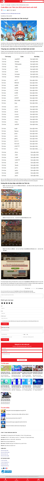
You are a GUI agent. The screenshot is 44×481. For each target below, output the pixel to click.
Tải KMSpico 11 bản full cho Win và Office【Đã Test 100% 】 (17, 414)
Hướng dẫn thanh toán (5, 465)
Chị (27, 334)
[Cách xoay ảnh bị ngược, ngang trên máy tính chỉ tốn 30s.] (3, 422)
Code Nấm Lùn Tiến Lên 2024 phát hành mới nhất (19, 7)
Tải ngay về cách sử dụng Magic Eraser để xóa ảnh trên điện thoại (27, 373)
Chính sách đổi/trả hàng (5, 452)
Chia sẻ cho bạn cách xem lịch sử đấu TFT (14, 418)
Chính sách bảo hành (4, 450)
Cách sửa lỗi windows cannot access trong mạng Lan (16, 425)
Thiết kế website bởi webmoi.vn (33, 476)
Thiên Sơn (5, 10)
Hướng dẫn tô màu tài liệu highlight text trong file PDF (16, 410)
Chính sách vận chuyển (5, 455)
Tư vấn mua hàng (4, 460)
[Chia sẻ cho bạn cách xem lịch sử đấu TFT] (3, 418)
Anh (24, 334)
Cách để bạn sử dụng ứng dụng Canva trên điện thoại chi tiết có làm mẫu (17, 373)
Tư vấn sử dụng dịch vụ (5, 462)
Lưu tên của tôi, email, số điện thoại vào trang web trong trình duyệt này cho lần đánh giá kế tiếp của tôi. (20, 321)
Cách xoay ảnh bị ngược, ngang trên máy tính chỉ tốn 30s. (16, 421)
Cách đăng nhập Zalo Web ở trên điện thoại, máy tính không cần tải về (6, 387)
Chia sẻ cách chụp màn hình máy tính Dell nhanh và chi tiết (6, 400)
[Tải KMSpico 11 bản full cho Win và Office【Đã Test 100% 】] (3, 415)
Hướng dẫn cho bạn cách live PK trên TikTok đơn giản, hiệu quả (38, 373)
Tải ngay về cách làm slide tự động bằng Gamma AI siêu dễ (37, 387)
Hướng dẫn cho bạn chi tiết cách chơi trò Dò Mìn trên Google (6, 373)
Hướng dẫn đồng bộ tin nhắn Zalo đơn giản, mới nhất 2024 (16, 387)
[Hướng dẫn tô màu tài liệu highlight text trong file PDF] (3, 411)
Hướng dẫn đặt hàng (4, 463)
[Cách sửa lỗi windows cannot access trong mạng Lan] (3, 426)
